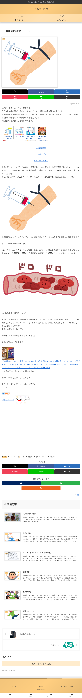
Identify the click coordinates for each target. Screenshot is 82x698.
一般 (23, 457)
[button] (67, 97)
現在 (5, 457)
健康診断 (30, 457)
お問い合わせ (41, 690)
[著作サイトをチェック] (21, 483)
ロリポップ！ (41, 154)
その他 (17, 457)
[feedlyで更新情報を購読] (60, 483)
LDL (11, 457)
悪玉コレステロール (41, 457)
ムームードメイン (41, 161)
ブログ (41, 687)
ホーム (14, 687)
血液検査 (52, 457)
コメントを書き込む (41, 663)
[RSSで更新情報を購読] (41, 488)
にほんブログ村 (8, 400)
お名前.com (41, 148)
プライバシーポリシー (68, 687)
